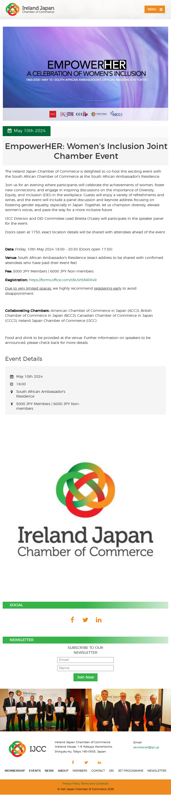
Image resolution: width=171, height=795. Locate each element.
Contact (98, 770)
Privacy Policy (71, 784)
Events (35, 770)
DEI (111, 770)
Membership (15, 770)
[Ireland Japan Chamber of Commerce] (30, 9)
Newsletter (156, 770)
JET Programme (130, 770)
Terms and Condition (94, 784)
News (49, 770)
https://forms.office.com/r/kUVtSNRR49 (63, 280)
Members (80, 770)
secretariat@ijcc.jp (146, 747)
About (63, 770)
